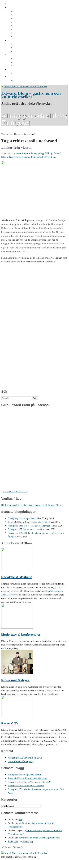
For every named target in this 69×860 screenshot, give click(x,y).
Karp (21, 819)
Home (17, 134)
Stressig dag (27, 841)
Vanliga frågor (21, 33)
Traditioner (51, 156)
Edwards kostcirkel (24, 51)
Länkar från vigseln (16, 147)
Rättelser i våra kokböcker (28, 66)
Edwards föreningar (25, 37)
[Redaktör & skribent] (17, 570)
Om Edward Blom (17, 7)
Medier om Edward (24, 26)
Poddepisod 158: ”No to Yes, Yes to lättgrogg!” (29, 525)
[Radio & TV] (17, 716)
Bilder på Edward (53, 153)
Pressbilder (20, 80)
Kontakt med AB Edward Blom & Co (33, 73)
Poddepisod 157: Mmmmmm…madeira (26, 529)
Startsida (12, 4)
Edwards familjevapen (26, 44)
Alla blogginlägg (36, 153)
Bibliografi (20, 29)
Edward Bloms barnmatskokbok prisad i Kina (39, 837)
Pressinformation (17, 77)
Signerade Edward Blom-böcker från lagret (27, 521)
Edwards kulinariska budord (29, 62)
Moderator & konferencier (20, 634)
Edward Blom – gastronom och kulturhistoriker (31, 95)
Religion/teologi (38, 156)
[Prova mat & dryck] (17, 673)
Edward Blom (22, 153)
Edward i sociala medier (27, 47)
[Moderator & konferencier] (17, 627)
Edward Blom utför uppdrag (23, 69)
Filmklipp (26, 156)
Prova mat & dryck (15, 680)
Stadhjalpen (13, 841)
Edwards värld (15, 40)
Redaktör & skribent (16, 577)
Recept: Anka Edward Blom (29, 58)
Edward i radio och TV (26, 22)
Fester (18, 156)
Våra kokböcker (16, 55)
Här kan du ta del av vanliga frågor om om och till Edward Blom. (31, 505)
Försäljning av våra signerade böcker (24, 518)
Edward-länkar (8, 156)
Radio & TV (9, 723)
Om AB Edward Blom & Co (28, 15)
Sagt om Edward (23, 18)
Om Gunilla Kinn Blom (26, 11)
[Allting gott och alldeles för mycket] (24, 86)
